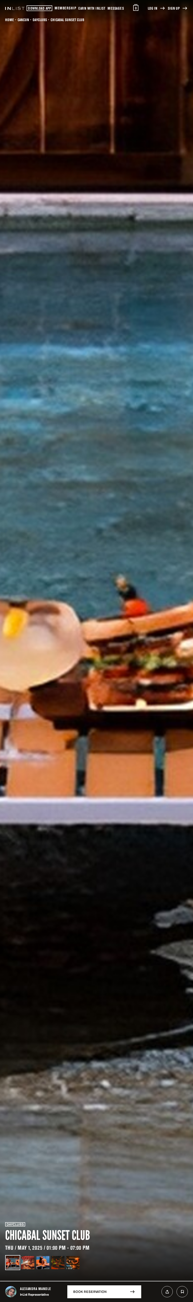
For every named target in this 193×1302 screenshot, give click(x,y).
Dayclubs (40, 20)
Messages (116, 8)
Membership (65, 8)
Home (9, 20)
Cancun (23, 20)
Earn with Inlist (91, 8)
